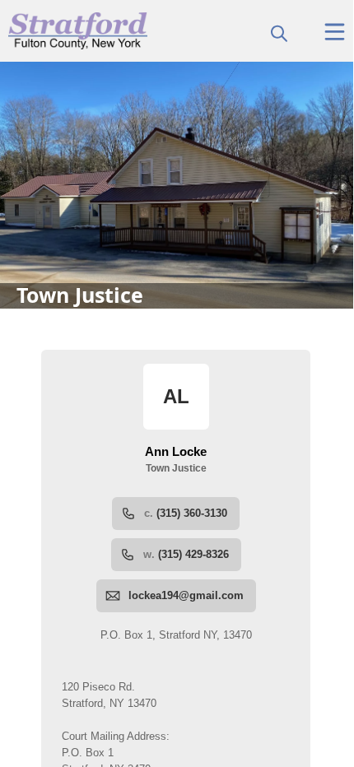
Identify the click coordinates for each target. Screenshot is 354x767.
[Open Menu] (334, 31)
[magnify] (279, 32)
